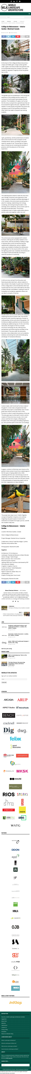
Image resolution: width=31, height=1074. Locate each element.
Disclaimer (3, 1031)
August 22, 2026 (12, 644)
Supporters (4, 1019)
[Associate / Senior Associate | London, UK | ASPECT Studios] (4, 635)
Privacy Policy (4, 1029)
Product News (5, 651)
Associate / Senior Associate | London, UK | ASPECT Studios (18, 634)
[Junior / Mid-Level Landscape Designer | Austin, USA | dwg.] (4, 643)
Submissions (4, 1025)
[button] (29, 14)
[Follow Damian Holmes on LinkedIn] (17, 601)
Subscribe (4, 682)
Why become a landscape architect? (9, 1046)
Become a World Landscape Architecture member (13, 1017)
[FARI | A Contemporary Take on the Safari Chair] (4, 656)
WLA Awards (9, 1058)
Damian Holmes (13, 32)
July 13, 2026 (11, 666)
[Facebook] (17, 1)
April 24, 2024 (5, 32)
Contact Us (4, 1027)
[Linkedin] (14, 1)
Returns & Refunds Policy (7, 1033)
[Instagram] (11, 1)
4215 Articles (23, 590)
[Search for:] (15, 17)
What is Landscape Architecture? (8, 1040)
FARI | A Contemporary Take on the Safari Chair (17, 655)
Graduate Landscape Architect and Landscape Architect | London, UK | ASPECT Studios (17, 627)
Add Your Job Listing (6, 648)
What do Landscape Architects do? (8, 1043)
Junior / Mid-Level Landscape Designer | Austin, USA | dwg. (18, 642)
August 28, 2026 (12, 629)
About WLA (4, 1021)
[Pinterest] (19, 1)
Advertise (3, 1023)
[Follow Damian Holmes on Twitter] (15, 601)
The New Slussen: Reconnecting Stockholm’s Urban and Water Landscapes (16, 664)
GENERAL (9, 21)
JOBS (2, 622)
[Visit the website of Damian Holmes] (13, 601)
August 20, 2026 (12, 658)
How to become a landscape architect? (9, 1049)
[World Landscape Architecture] (12, 11)
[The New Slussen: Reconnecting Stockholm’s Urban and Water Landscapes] (4, 664)
